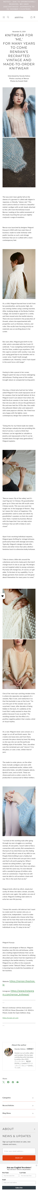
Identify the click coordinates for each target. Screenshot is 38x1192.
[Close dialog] (36, 1165)
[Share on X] (4, 1082)
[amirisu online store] (19, 17)
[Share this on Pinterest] (13, 1082)
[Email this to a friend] (17, 1082)
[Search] (8, 17)
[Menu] (4, 17)
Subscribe (19, 1188)
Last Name (23, 1172)
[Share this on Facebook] (8, 1082)
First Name (5, 1172)
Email (4, 1179)
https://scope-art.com (10, 1018)
